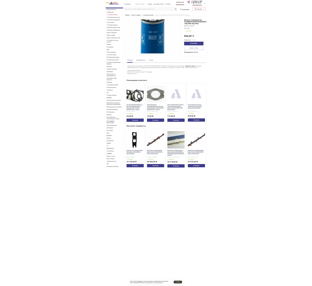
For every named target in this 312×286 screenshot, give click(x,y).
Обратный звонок (197, 5)
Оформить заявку (190, 66)
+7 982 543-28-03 (196, 3)
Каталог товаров (135, 15)
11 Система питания (147, 15)
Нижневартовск (180, 4)
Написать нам (180, 2)
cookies (139, 281)
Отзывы (151, 60)
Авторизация (185, 9)
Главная (127, 15)
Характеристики (140, 60)
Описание (130, 60)
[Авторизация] (311, 1)
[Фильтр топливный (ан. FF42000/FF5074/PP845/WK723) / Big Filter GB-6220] (152, 36)
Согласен (178, 282)
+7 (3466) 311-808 (196, 1)
